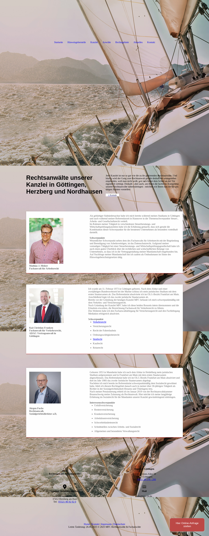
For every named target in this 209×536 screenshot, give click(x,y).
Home (87, 524)
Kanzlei (94, 42)
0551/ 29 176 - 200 (146, 479)
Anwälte (107, 42)
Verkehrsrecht (99, 322)
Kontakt (151, 42)
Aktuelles (138, 42)
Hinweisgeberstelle (76, 42)
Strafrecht (97, 339)
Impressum (106, 524)
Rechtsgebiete (122, 42)
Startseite (58, 42)
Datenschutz (119, 524)
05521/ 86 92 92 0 (67, 501)
